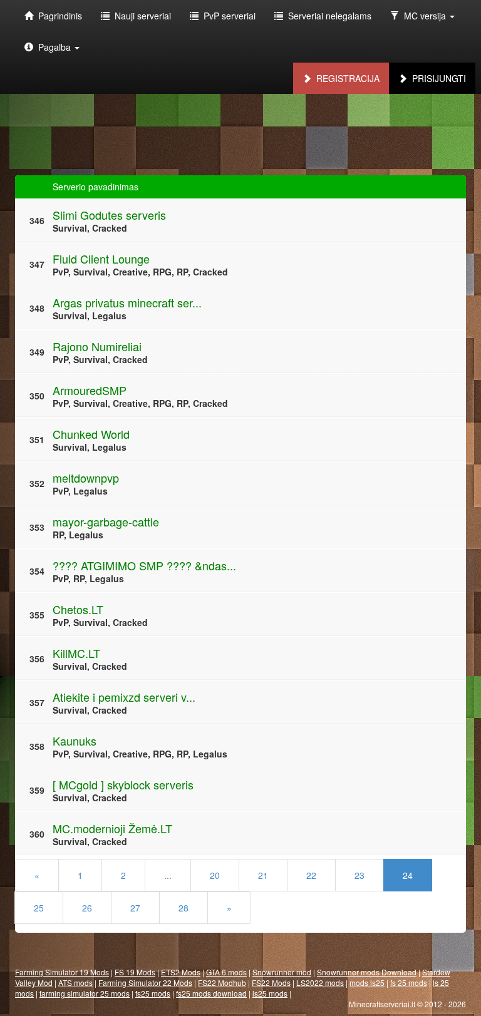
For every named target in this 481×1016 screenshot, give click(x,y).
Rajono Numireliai (97, 346)
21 (263, 875)
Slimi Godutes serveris (109, 215)
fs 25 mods (408, 982)
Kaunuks (74, 740)
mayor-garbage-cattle (106, 521)
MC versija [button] (423, 15)
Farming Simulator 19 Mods (62, 972)
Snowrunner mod (281, 972)
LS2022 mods (320, 982)
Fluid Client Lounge (101, 258)
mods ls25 (367, 982)
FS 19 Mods (135, 972)
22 (311, 875)
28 (183, 907)
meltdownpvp (86, 478)
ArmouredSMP (90, 390)
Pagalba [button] (53, 47)
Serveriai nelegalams (327, 15)
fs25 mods (152, 993)
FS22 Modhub (222, 982)
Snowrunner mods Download (366, 972)
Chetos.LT (78, 609)
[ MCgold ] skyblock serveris (123, 784)
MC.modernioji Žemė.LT (112, 828)
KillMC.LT (76, 653)
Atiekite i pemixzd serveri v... (124, 697)
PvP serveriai (227, 15)
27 (135, 907)
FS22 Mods (271, 982)
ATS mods (75, 982)
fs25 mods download (211, 993)
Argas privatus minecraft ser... (127, 302)
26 (87, 907)
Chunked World (91, 434)
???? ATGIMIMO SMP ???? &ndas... (144, 565)
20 (215, 875)
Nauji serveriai (140, 15)
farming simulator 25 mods (84, 993)
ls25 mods (269, 993)
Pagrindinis (57, 15)
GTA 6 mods (226, 972)
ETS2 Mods (180, 972)
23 (359, 875)
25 (39, 907)
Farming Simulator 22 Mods (145, 982)
